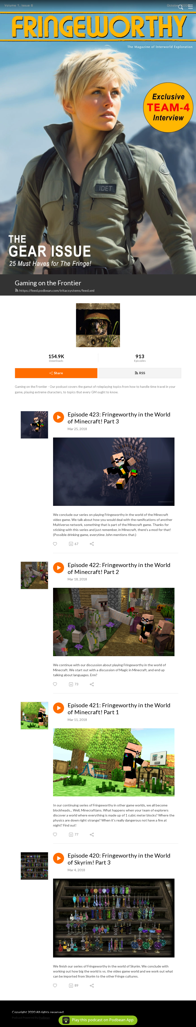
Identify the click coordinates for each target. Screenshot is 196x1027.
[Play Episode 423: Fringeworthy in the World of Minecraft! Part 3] (58, 417)
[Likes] (55, 543)
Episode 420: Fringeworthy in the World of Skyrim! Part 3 (119, 859)
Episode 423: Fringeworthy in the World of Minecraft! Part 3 (119, 418)
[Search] (180, 6)
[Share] (92, 543)
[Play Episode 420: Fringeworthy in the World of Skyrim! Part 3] (58, 858)
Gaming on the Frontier (48, 283)
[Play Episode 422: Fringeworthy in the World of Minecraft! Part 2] (58, 567)
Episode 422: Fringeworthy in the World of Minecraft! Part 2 (119, 568)
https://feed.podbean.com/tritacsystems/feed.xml (56, 290)
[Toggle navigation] (190, 6)
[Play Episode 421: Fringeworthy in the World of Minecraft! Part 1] (58, 708)
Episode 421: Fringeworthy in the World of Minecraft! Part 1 (119, 708)
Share (58, 373)
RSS (142, 373)
